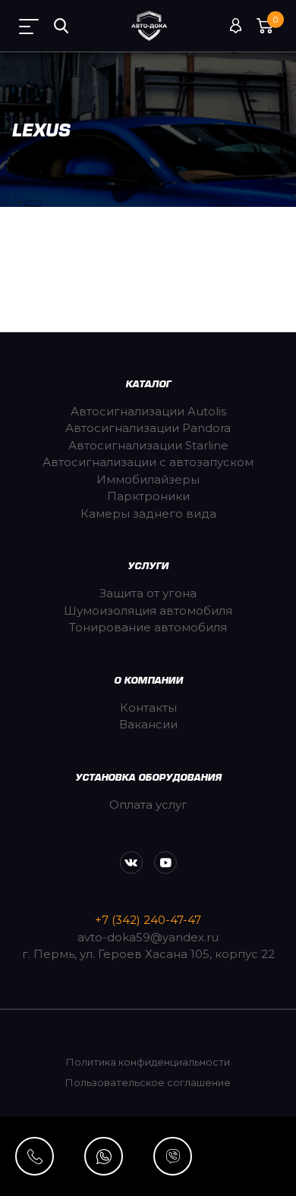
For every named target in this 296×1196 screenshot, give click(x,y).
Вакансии (148, 724)
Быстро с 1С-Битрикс (204, 1173)
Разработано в (148, 1143)
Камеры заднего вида (148, 513)
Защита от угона (148, 593)
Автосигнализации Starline (148, 445)
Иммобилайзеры (148, 479)
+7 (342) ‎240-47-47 (148, 920)
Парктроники (148, 496)
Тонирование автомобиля (148, 627)
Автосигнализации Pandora (148, 428)
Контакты (148, 707)
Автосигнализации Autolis (148, 411)
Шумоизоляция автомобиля (148, 610)
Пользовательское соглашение (148, 1082)
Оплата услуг (148, 804)
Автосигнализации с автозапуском (148, 462)
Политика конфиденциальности (148, 1062)
